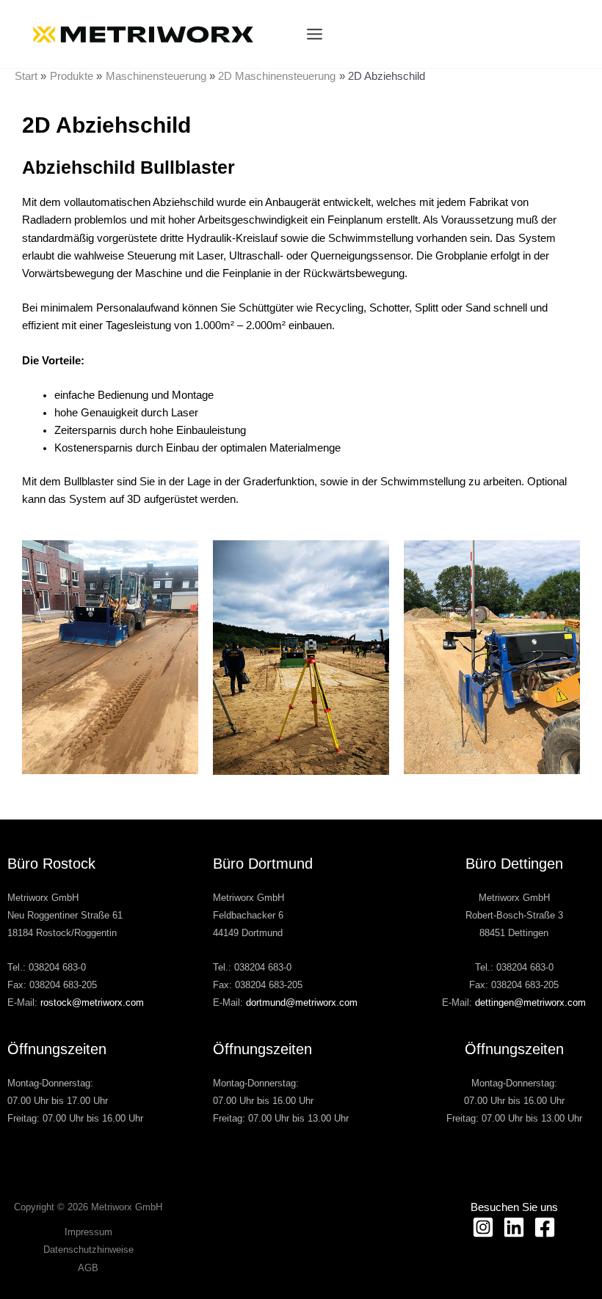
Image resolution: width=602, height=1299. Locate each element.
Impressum (88, 1231)
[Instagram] (483, 1227)
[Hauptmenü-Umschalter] (314, 34)
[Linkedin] (514, 1227)
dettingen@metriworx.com (530, 1002)
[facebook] (545, 1227)
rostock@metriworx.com (92, 1002)
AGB (88, 1267)
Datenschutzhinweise (88, 1249)
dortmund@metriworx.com (302, 1002)
